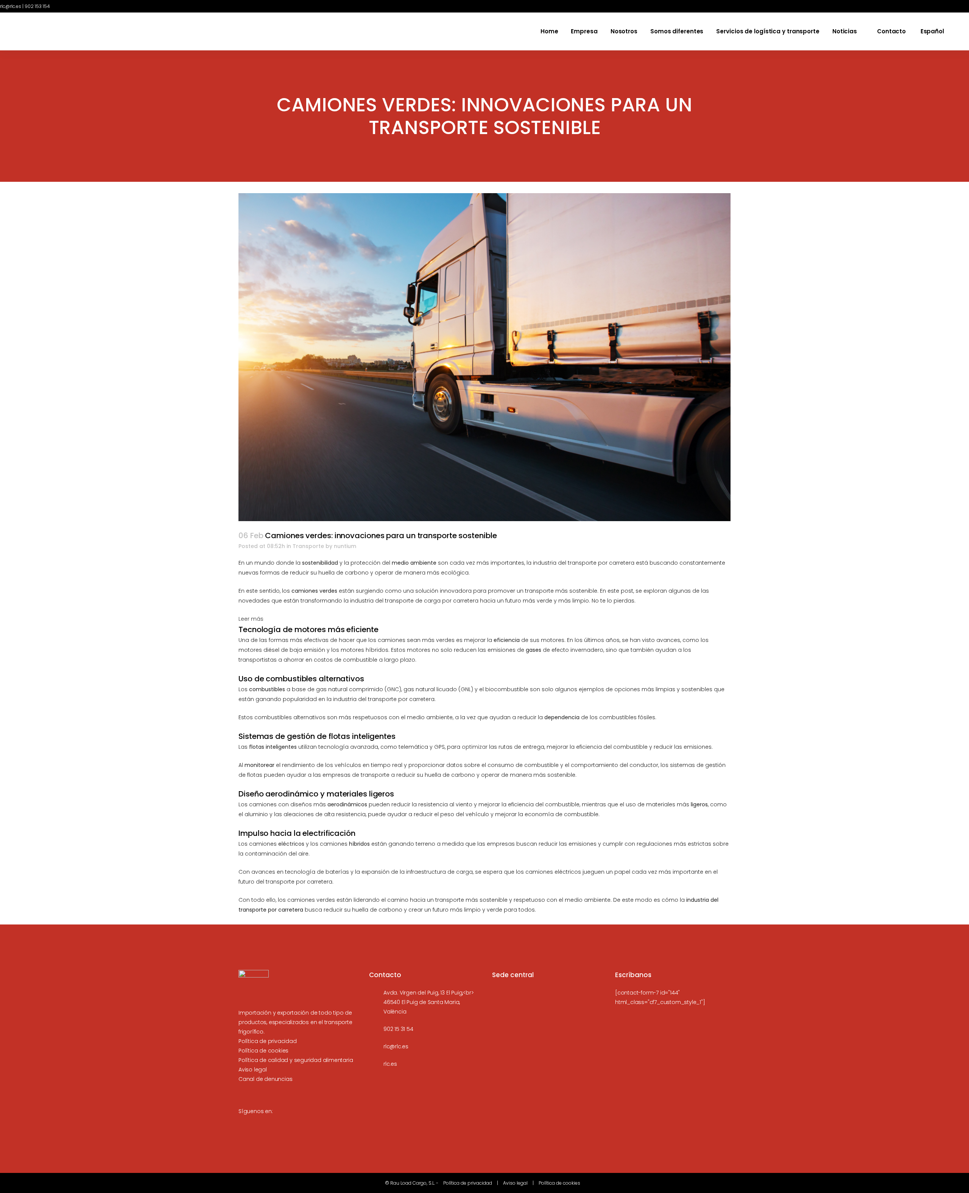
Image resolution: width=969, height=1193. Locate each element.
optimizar (475, 747)
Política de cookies (263, 1050)
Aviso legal (252, 1069)
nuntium (345, 546)
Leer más (250, 619)
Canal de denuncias (265, 1079)
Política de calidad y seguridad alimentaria (295, 1060)
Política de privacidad (267, 1041)
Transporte (308, 546)
